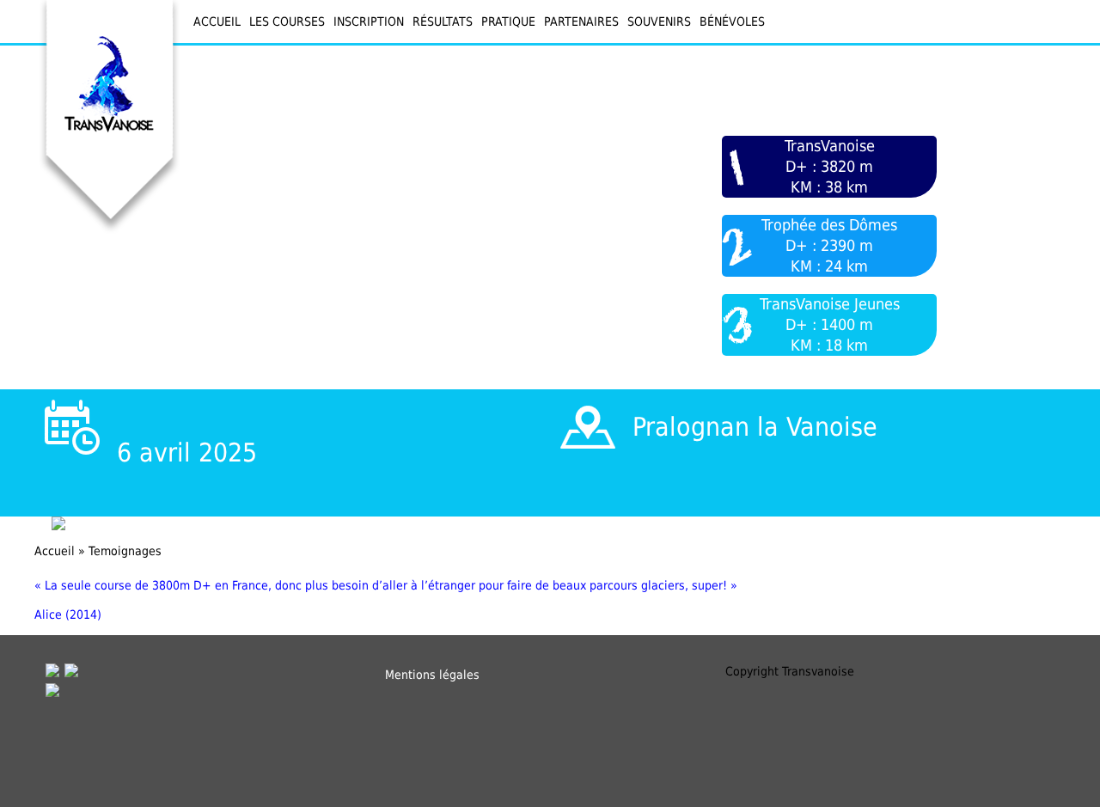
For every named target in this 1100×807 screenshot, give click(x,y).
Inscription (368, 21)
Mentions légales (432, 675)
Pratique (508, 21)
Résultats (442, 21)
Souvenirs (659, 21)
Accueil (217, 21)
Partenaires (581, 21)
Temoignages (125, 551)
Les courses (287, 21)
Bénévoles (732, 21)
